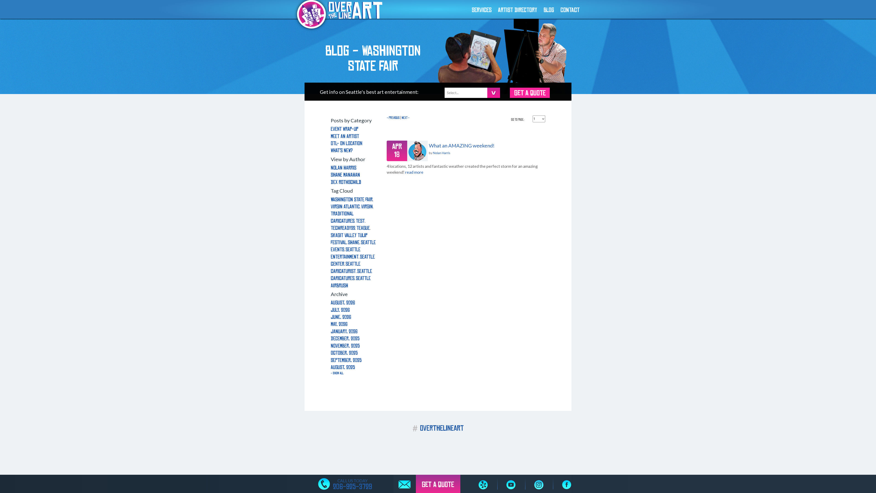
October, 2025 (344, 353)
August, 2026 (343, 303)
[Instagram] (538, 484)
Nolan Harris (441, 153)
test (360, 221)
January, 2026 (344, 331)
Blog (549, 10)
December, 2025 (345, 338)
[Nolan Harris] (417, 151)
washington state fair (352, 199)
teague (363, 228)
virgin (367, 207)
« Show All (337, 373)
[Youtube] (511, 484)
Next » (405, 118)
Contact (570, 10)
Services (482, 10)
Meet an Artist (345, 136)
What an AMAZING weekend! (462, 145)
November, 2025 (345, 346)
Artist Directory (517, 10)
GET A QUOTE (530, 93)
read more (414, 172)
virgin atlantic (345, 207)
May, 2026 (339, 324)
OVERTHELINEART (438, 428)
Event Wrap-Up (344, 129)
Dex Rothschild (346, 182)
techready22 (343, 228)
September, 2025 (346, 360)
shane (354, 242)
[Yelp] (483, 484)
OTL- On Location (346, 143)
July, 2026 (340, 310)
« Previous (393, 118)
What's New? (342, 150)
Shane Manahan (345, 175)
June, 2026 (341, 317)
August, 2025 (343, 367)
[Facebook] (566, 484)
